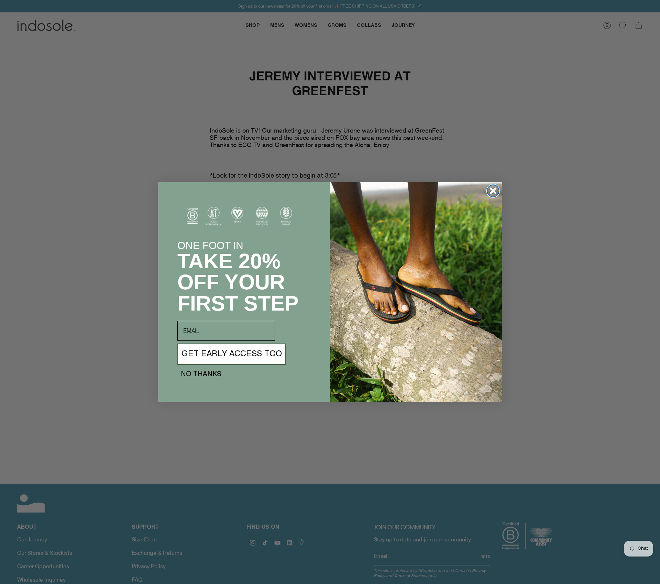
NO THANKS (201, 374)
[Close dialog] (493, 191)
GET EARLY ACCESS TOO (232, 354)
